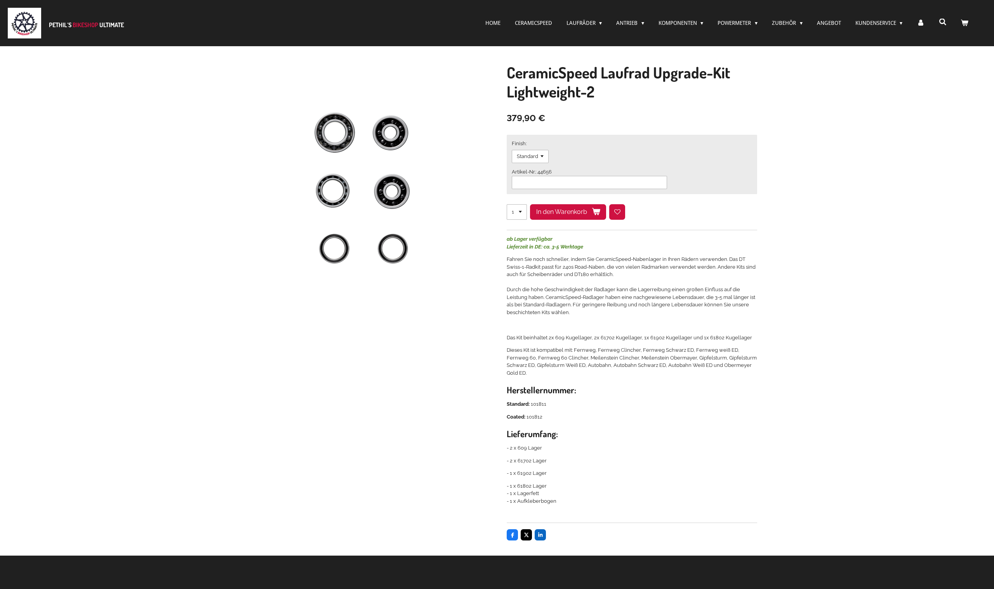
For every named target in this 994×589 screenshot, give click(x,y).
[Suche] (943, 22)
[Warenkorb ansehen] (964, 23)
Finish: (519, 143)
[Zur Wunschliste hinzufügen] (617, 212)
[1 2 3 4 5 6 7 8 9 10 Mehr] (517, 212)
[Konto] (920, 23)
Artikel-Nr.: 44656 (532, 172)
